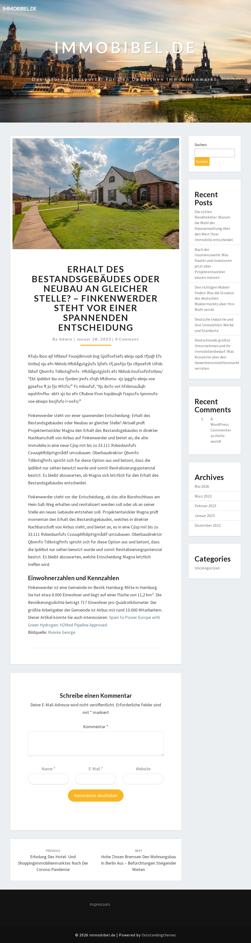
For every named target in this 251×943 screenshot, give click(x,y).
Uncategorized (207, 567)
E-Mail (95, 769)
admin (66, 339)
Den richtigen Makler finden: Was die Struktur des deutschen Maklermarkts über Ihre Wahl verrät (214, 298)
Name (48, 769)
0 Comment (127, 339)
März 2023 (203, 496)
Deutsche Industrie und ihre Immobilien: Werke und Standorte (214, 325)
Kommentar (95, 726)
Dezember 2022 (208, 525)
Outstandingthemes (159, 934)
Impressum (99, 904)
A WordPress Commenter (221, 424)
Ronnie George (61, 632)
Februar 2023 (205, 505)
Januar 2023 (205, 515)
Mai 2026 (202, 486)
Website (143, 769)
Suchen (201, 144)
